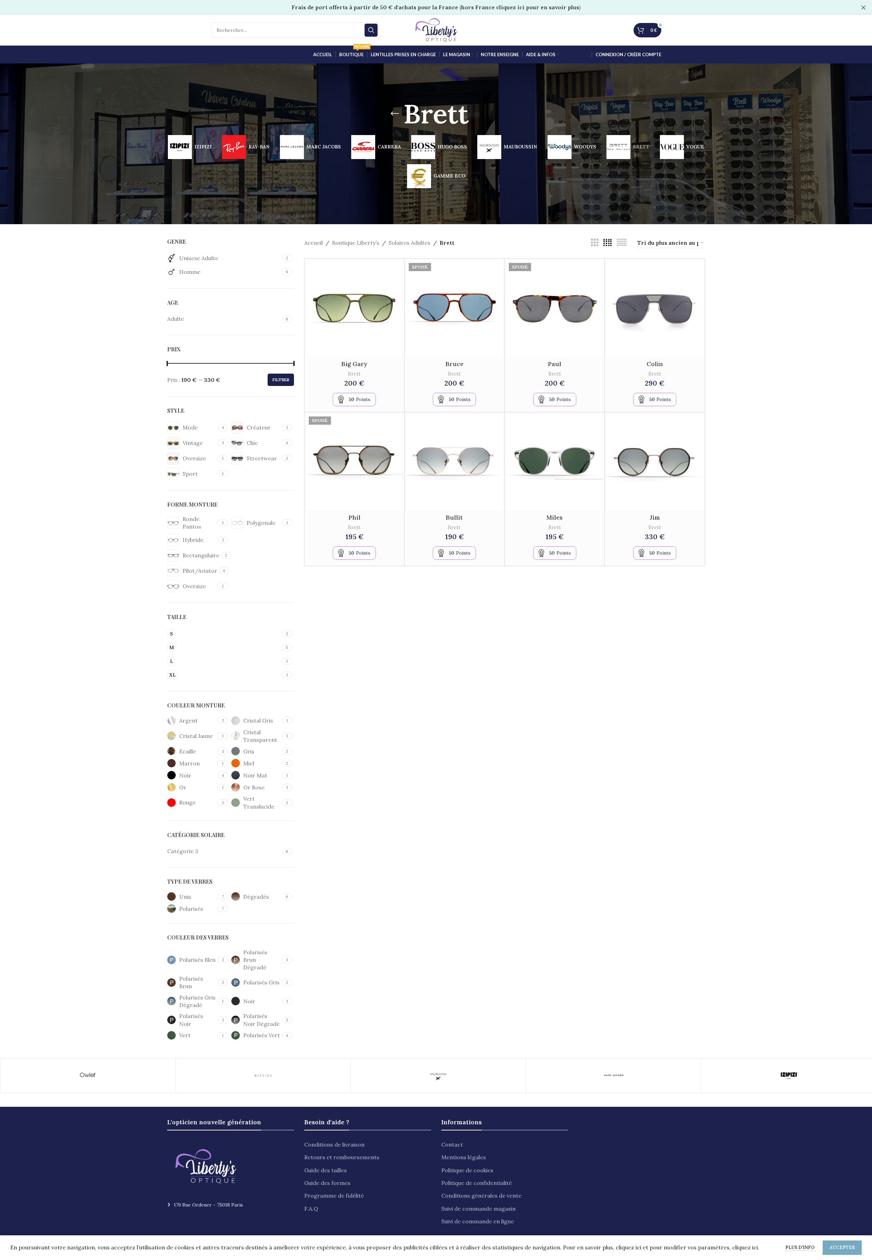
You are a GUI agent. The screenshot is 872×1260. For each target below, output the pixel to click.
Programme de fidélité (334, 1195)
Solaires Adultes (409, 242)
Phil (354, 517)
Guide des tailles (325, 1170)
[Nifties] (263, 1075)
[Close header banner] (863, 7)
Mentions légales (463, 1157)
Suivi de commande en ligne (477, 1221)
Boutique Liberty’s (355, 242)
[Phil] (354, 462)
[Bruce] (454, 309)
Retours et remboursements (341, 1157)
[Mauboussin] (438, 1075)
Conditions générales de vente (481, 1195)
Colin (655, 364)
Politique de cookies (467, 1170)
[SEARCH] (371, 30)
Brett (354, 374)
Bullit (454, 517)
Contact (452, 1144)
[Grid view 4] (607, 243)
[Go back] (394, 114)
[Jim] (654, 462)
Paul (554, 364)
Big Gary (354, 364)
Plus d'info (800, 1247)
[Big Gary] (354, 309)
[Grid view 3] (595, 243)
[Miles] (554, 462)
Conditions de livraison (334, 1144)
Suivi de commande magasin (478, 1208)
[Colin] (654, 309)
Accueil (313, 242)
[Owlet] (87, 1075)
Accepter (842, 1247)
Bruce (454, 364)
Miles (554, 517)
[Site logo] (435, 29)
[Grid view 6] (621, 243)
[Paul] (554, 309)
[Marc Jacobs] (613, 1075)
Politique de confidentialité (476, 1182)
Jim (655, 517)
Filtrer (280, 379)
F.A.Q (311, 1208)
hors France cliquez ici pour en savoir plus (520, 7)
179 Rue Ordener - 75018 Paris (208, 1205)
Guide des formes (327, 1182)
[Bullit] (454, 462)
